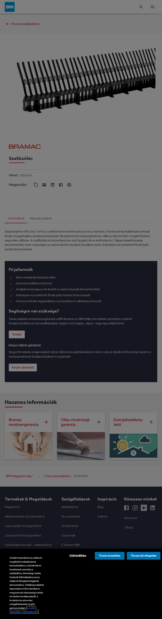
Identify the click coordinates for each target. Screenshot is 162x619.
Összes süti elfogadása (143, 555)
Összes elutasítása (109, 555)
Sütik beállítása (77, 555)
